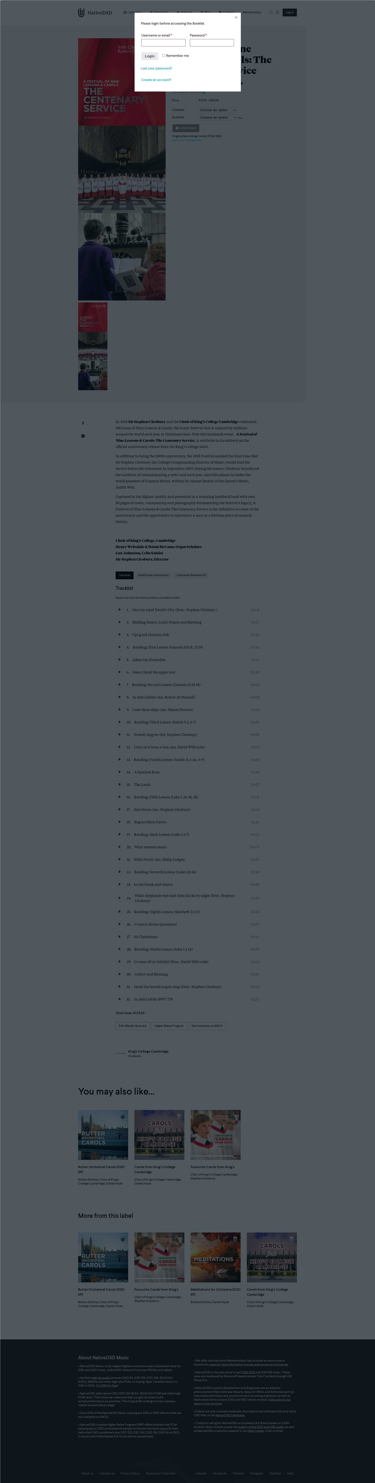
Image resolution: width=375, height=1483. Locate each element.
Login (149, 56)
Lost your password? (156, 68)
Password (198, 35)
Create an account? (156, 80)
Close (236, 17)
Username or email (156, 35)
